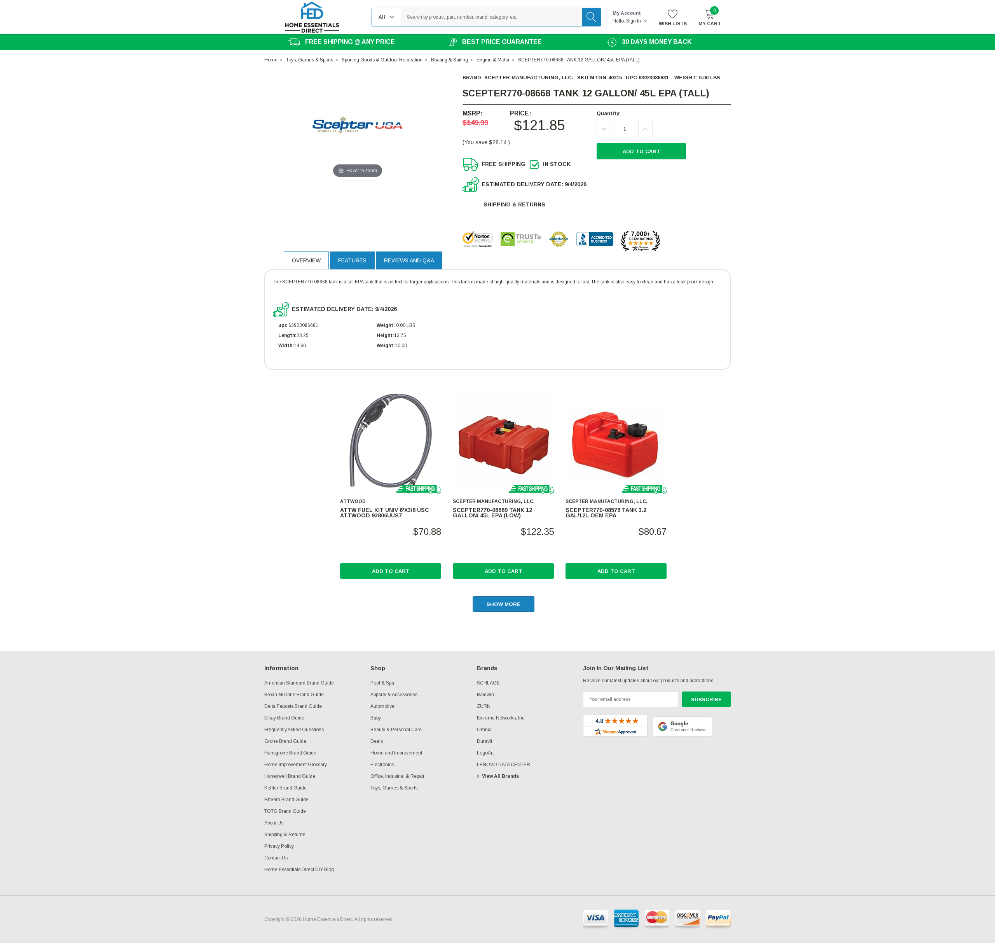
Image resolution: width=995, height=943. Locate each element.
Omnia (484, 729)
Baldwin (485, 694)
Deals (376, 741)
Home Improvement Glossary (295, 764)
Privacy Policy (279, 846)
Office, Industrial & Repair (397, 776)
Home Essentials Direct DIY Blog (299, 869)
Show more (503, 604)
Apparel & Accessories (393, 694)
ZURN (484, 706)
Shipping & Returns (514, 204)
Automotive (382, 706)
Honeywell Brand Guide (289, 776)
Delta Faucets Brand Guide (293, 706)
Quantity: (609, 113)
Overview (306, 260)
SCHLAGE (488, 683)
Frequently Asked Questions (294, 729)
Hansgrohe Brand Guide (290, 753)
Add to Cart (391, 571)
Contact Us (276, 858)
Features (352, 260)
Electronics (382, 764)
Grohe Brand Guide (285, 741)
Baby (375, 718)
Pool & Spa (382, 683)
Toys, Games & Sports (393, 788)
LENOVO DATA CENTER (503, 764)
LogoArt (485, 753)
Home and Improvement (396, 753)
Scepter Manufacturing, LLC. (528, 77)
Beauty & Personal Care (396, 729)
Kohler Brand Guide (285, 788)
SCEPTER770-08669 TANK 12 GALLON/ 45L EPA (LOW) (492, 513)
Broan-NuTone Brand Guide (294, 694)
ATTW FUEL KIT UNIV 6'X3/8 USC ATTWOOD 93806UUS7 (384, 513)
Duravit (484, 741)
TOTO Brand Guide (285, 811)
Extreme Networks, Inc (500, 718)
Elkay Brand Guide (284, 718)
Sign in (634, 21)
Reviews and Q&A (409, 260)
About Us (273, 823)
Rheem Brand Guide (286, 799)
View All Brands (500, 776)
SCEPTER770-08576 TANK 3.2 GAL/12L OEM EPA (606, 513)
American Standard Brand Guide (299, 683)
